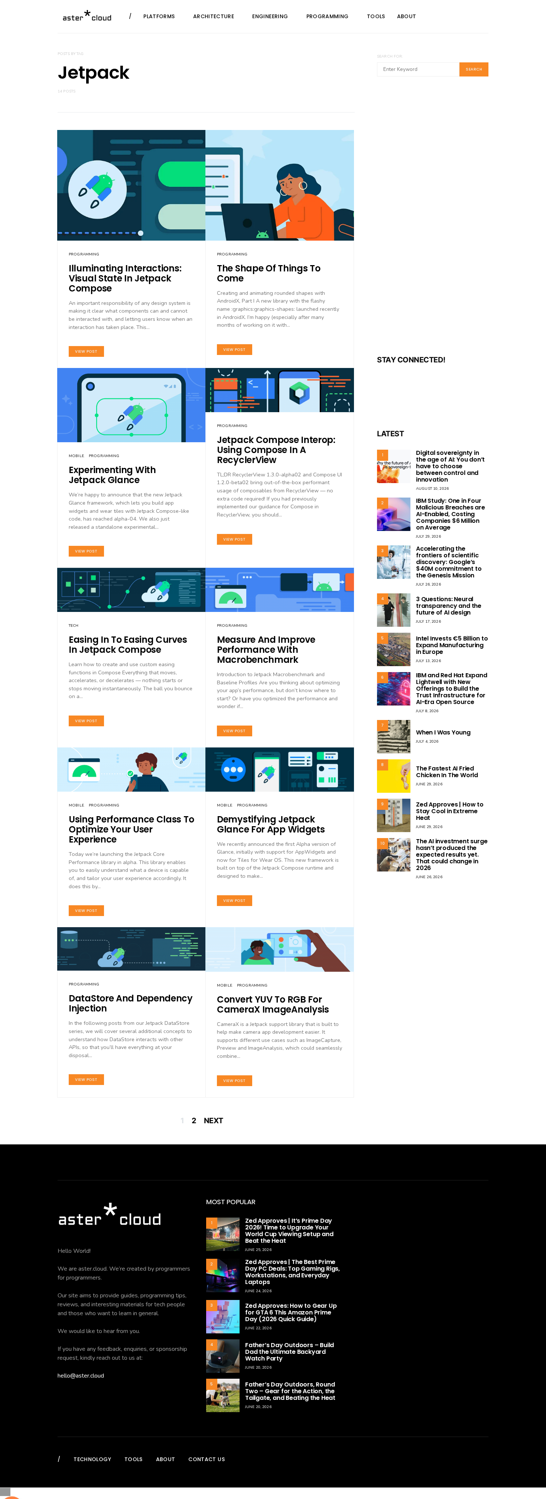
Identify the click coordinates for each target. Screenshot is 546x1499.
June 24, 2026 (258, 1291)
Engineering (270, 16)
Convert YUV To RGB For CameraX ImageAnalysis (273, 1004)
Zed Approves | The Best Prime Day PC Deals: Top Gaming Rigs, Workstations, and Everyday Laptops (292, 1272)
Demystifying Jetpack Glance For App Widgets (271, 824)
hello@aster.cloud (81, 1376)
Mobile (76, 456)
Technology (92, 1459)
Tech (74, 625)
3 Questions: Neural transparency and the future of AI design (448, 606)
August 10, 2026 (432, 488)
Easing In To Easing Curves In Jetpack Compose (128, 644)
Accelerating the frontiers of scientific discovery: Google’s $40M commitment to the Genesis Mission (448, 562)
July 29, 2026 (428, 536)
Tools (376, 16)
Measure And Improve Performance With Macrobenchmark (266, 649)
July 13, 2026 (428, 661)
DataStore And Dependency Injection (131, 1003)
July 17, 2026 (428, 621)
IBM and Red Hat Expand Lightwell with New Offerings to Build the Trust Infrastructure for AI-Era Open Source (451, 688)
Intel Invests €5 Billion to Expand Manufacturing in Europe (452, 645)
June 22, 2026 (258, 1328)
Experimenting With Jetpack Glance (112, 475)
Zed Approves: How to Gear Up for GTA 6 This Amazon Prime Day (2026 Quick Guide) (291, 1312)
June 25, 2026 (258, 1249)
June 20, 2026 (258, 1367)
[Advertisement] (432, 220)
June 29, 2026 (429, 784)
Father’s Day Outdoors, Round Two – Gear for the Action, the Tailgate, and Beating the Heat (290, 1391)
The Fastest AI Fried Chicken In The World (447, 771)
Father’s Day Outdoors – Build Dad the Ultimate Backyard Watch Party (289, 1352)
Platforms (159, 16)
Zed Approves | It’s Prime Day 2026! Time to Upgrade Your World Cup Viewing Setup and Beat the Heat (289, 1230)
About (406, 16)
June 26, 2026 (429, 877)
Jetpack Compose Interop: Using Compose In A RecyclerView (276, 450)
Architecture (213, 16)
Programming (327, 16)
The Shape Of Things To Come (268, 273)
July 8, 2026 (427, 711)
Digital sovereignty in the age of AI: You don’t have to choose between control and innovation (450, 466)
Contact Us (206, 1459)
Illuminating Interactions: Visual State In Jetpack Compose (125, 278)
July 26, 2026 (428, 584)
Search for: (390, 56)
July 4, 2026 (427, 741)
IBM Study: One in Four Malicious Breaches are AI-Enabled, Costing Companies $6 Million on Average (450, 514)
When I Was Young (443, 732)
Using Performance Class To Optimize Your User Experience (131, 829)
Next (213, 1120)
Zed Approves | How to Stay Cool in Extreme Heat (450, 811)
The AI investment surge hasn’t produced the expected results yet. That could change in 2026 (451, 854)
